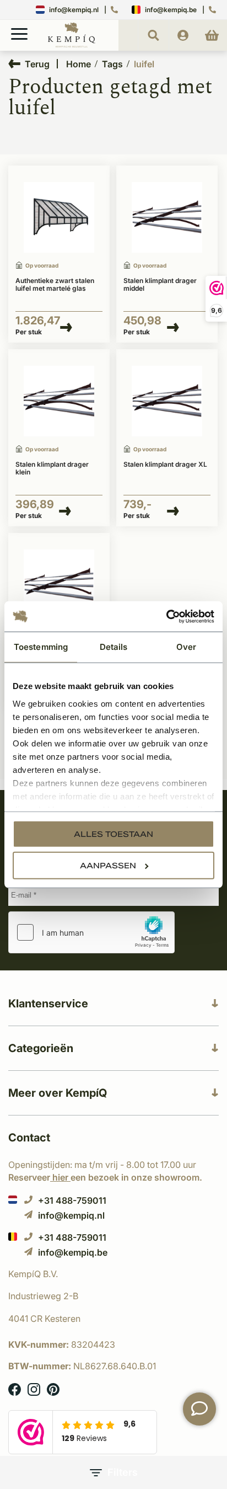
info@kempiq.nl (74, 10)
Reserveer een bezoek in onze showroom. (105, 1177)
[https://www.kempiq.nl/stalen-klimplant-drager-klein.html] (59, 401)
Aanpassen (108, 866)
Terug (37, 63)
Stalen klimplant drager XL (165, 464)
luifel (144, 64)
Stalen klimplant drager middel (160, 284)
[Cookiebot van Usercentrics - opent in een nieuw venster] (166, 616)
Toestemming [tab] (41, 647)
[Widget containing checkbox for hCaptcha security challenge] (91, 932)
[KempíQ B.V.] (113, 1273)
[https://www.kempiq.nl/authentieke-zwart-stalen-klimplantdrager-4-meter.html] (167, 401)
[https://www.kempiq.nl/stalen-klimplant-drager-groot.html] (59, 585)
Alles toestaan (113, 834)
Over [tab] (186, 647)
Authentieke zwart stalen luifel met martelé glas (54, 284)
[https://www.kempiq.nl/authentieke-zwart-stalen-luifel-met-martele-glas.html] (59, 217)
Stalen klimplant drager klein (52, 468)
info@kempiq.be (171, 10)
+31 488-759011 (72, 1200)
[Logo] (72, 45)
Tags (112, 64)
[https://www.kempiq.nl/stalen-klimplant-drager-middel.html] (167, 217)
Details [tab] (114, 647)
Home (78, 64)
